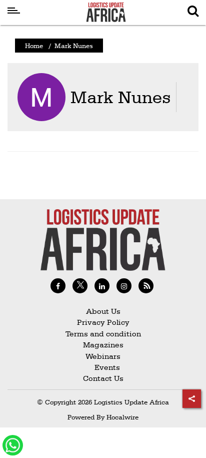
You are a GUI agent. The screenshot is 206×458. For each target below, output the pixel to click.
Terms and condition (103, 333)
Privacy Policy (103, 322)
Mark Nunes (120, 97)
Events (103, 367)
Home (34, 46)
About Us (103, 311)
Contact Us (103, 378)
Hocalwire (122, 417)
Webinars (103, 356)
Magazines (103, 344)
